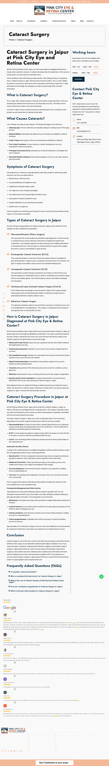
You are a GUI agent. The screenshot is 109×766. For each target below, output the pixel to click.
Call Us (79, 119)
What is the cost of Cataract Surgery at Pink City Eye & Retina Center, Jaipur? (36, 581)
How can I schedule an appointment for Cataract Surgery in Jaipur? (37, 587)
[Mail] (73, 128)
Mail (78, 128)
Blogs (82, 21)
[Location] (73, 136)
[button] (20, 21)
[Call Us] (73, 119)
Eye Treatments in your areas (53, 763)
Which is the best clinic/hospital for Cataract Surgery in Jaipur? (35, 591)
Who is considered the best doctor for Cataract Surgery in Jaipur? (36, 576)
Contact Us (90, 21)
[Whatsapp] (101, 576)
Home (12, 21)
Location (79, 136)
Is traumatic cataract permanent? (24, 572)
